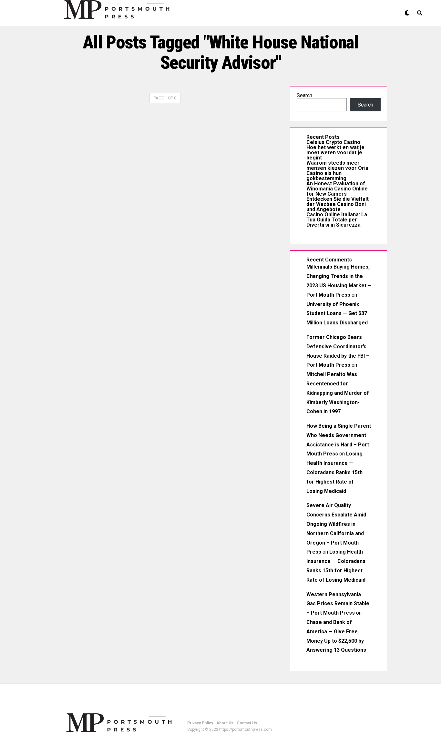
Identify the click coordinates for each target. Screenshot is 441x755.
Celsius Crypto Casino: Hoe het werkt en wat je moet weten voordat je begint (335, 150)
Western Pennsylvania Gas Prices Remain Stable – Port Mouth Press (337, 603)
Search (304, 95)
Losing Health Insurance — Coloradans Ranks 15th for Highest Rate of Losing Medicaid (334, 472)
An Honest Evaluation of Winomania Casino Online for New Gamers (337, 188)
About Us (224, 723)
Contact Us (247, 723)
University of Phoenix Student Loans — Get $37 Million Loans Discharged (337, 313)
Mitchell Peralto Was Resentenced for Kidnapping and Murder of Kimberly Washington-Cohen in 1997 (337, 392)
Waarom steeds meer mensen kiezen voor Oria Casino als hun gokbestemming (337, 170)
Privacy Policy (200, 723)
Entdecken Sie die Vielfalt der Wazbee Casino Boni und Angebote (337, 204)
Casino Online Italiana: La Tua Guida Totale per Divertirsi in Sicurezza (336, 219)
